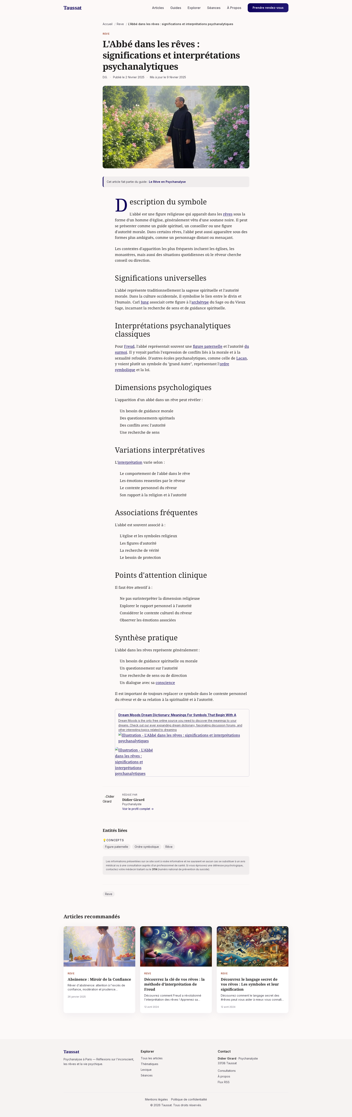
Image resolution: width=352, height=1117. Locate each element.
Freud (129, 346)
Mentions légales (156, 1099)
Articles (158, 8)
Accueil (107, 24)
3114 (154, 869)
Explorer (194, 8)
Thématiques (149, 1064)
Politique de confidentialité (189, 1099)
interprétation (130, 462)
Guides (175, 8)
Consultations (227, 1070)
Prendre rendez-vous (268, 7)
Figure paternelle (116, 846)
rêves (227, 214)
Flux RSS (224, 1082)
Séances (213, 8)
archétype (200, 302)
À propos (224, 1076)
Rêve (169, 846)
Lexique (146, 1069)
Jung (145, 302)
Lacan (241, 358)
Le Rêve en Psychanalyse (167, 181)
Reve (120, 24)
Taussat (73, 7)
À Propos (234, 8)
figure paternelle (207, 346)
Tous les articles (152, 1058)
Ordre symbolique (147, 846)
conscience (165, 682)
